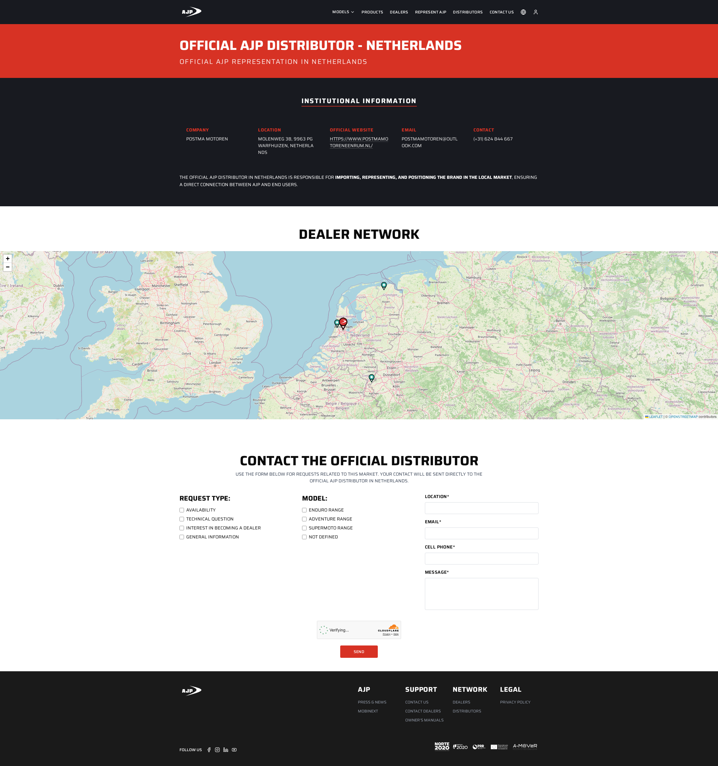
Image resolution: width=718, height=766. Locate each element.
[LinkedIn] (225, 749)
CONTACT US (502, 12)
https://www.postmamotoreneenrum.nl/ (359, 142)
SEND (359, 652)
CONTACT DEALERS (423, 711)
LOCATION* (437, 496)
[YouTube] (234, 749)
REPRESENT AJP (431, 12)
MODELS (340, 12)
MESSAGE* (437, 572)
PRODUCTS (372, 12)
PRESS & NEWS (372, 702)
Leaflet (655, 416)
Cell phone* (440, 547)
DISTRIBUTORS (468, 12)
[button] (343, 324)
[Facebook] (208, 749)
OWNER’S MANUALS (424, 720)
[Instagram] (217, 749)
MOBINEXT (368, 711)
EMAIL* (433, 522)
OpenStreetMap (683, 416)
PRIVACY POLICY (515, 702)
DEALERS (399, 12)
